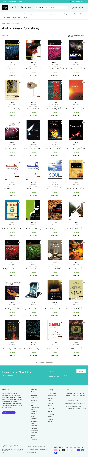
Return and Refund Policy (39, 446)
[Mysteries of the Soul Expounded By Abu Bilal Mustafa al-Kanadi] (55, 170)
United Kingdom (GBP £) (78, 1)
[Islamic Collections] (17, 7)
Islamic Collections (18, 449)
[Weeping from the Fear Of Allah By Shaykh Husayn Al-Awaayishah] (33, 90)
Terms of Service (31, 452)
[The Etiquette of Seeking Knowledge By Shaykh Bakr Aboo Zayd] (33, 210)
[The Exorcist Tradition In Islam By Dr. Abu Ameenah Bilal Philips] (33, 130)
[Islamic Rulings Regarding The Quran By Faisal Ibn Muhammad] (76, 170)
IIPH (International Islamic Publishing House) (35, 409)
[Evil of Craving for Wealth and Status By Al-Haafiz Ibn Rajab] (55, 130)
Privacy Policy (43, 449)
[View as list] (72, 36)
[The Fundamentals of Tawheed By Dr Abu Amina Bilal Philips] (76, 50)
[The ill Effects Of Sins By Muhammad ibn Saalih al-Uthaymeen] (12, 130)
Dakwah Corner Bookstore (34, 438)
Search (29, 446)
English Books (52, 408)
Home (3, 23)
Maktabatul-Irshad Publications (34, 424)
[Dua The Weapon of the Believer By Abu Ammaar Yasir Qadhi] (12, 290)
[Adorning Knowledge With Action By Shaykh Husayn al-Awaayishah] (55, 250)
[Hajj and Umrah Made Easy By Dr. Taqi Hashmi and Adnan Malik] (33, 290)
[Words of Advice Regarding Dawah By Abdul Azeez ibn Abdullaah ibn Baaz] (12, 90)
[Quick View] (19, 42)
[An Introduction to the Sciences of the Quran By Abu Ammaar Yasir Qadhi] (55, 290)
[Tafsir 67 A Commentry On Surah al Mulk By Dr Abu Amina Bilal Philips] (33, 170)
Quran (50, 411)
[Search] (66, 7)
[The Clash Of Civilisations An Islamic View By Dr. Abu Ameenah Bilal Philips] (76, 210)
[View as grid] (69, 36)
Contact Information (32, 449)
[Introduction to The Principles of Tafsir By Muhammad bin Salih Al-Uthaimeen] (76, 290)
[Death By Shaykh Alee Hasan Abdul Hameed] (55, 210)
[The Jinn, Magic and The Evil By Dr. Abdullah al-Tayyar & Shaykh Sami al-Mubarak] (12, 330)
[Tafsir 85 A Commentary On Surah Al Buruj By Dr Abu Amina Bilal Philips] (12, 170)
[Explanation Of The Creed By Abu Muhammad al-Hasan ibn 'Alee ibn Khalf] (12, 210)
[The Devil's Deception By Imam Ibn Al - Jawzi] (33, 330)
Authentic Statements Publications (34, 431)
